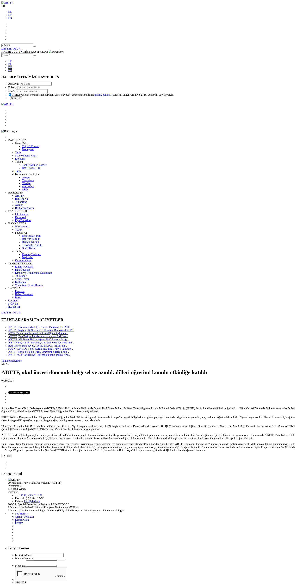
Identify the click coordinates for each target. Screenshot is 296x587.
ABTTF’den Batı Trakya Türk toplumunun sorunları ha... (39, 354)
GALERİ (13, 300)
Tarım (18, 171)
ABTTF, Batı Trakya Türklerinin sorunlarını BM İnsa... (38, 336)
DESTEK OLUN (11, 48)
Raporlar (19, 291)
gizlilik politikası (103, 94)
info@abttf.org (32, 501)
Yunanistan (28, 180)
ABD (25, 189)
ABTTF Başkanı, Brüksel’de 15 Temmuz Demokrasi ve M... (41, 330)
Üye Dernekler (23, 220)
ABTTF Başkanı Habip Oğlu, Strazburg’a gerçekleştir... (38, 351)
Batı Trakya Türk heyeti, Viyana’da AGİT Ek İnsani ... (37, 345)
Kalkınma (20, 282)
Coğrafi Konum (30, 146)
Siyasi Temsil (22, 278)
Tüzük (18, 229)
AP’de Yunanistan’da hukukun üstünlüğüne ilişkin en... (38, 333)
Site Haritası (21, 513)
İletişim (19, 522)
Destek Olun (22, 519)
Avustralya (28, 186)
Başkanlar (27, 257)
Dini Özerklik (22, 269)
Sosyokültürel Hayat (26, 155)
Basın (18, 297)
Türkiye (26, 183)
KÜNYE (13, 303)
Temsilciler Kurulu (32, 245)
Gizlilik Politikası (24, 516)
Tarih (18, 152)
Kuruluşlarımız (23, 260)
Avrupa (26, 177)
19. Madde (21, 275)
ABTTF (19, 195)
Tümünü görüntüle (11, 360)
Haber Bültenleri (24, 294)
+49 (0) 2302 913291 (30, 495)
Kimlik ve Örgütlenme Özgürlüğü (33, 272)
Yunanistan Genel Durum (29, 285)
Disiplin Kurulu (30, 241)
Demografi (28, 149)
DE (10, 14)
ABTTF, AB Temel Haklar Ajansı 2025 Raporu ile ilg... (38, 339)
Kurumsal (20, 217)
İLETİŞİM (14, 306)
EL (10, 11)
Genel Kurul (28, 248)
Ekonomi (20, 158)
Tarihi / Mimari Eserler (34, 164)
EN (10, 17)
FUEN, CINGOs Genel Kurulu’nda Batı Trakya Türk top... (40, 348)
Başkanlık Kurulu (31, 235)
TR (10, 61)
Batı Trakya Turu (31, 167)
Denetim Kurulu (31, 238)
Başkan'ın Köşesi (24, 208)
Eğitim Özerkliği (24, 266)
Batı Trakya (21, 198)
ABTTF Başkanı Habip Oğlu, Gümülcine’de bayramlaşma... (41, 342)
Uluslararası (21, 214)
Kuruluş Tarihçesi (31, 254)
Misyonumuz (22, 226)
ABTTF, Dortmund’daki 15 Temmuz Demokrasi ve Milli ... (40, 327)
